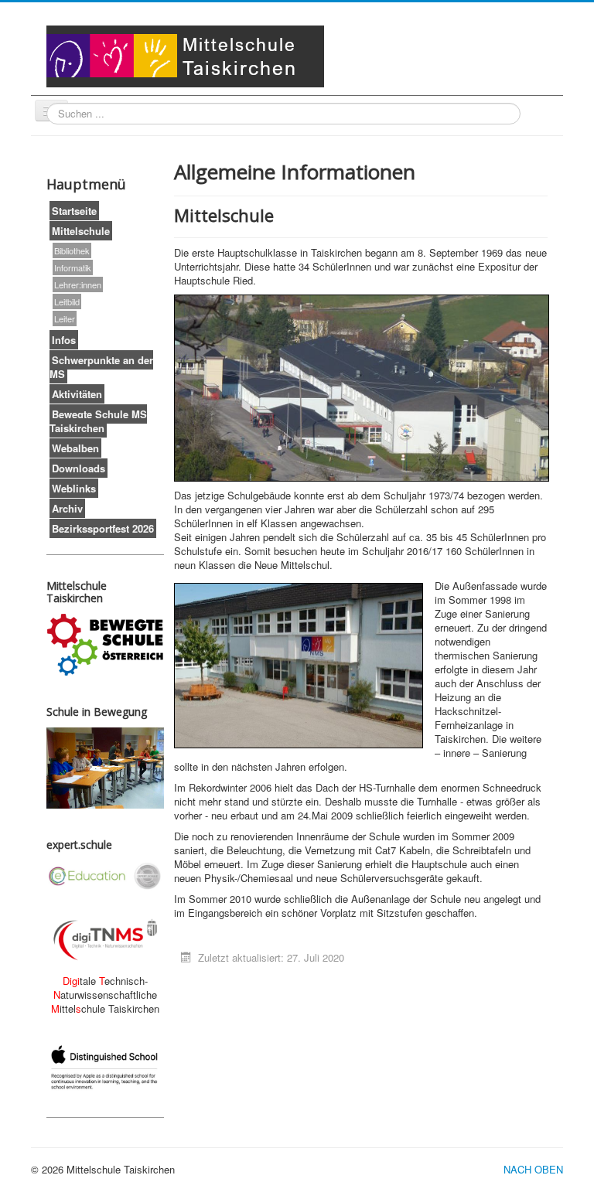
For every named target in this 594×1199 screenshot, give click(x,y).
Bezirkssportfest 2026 (103, 528)
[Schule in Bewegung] (105, 768)
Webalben (75, 448)
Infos (64, 339)
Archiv (67, 508)
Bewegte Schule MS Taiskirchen (98, 421)
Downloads (78, 468)
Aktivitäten (77, 394)
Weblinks (74, 488)
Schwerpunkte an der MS (101, 367)
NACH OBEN (533, 1169)
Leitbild (67, 301)
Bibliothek (72, 250)
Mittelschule (81, 230)
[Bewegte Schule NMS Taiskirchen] (105, 645)
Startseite (74, 210)
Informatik (72, 267)
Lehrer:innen (77, 284)
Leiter (64, 318)
